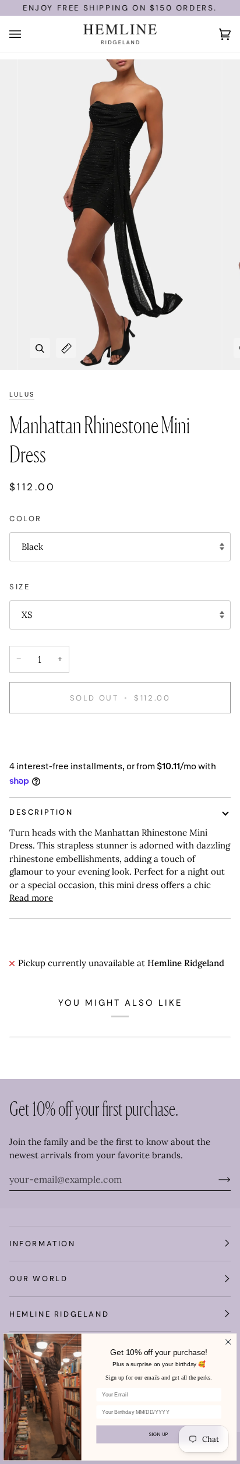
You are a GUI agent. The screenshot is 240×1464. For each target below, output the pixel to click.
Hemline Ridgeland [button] (59, 1314)
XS (27, 614)
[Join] (215, 1179)
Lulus (21, 394)
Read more (31, 897)
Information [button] (42, 1244)
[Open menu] (26, 34)
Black (32, 546)
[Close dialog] (228, 1342)
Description (41, 812)
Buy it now (120, 738)
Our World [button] (38, 1278)
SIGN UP (159, 1434)
